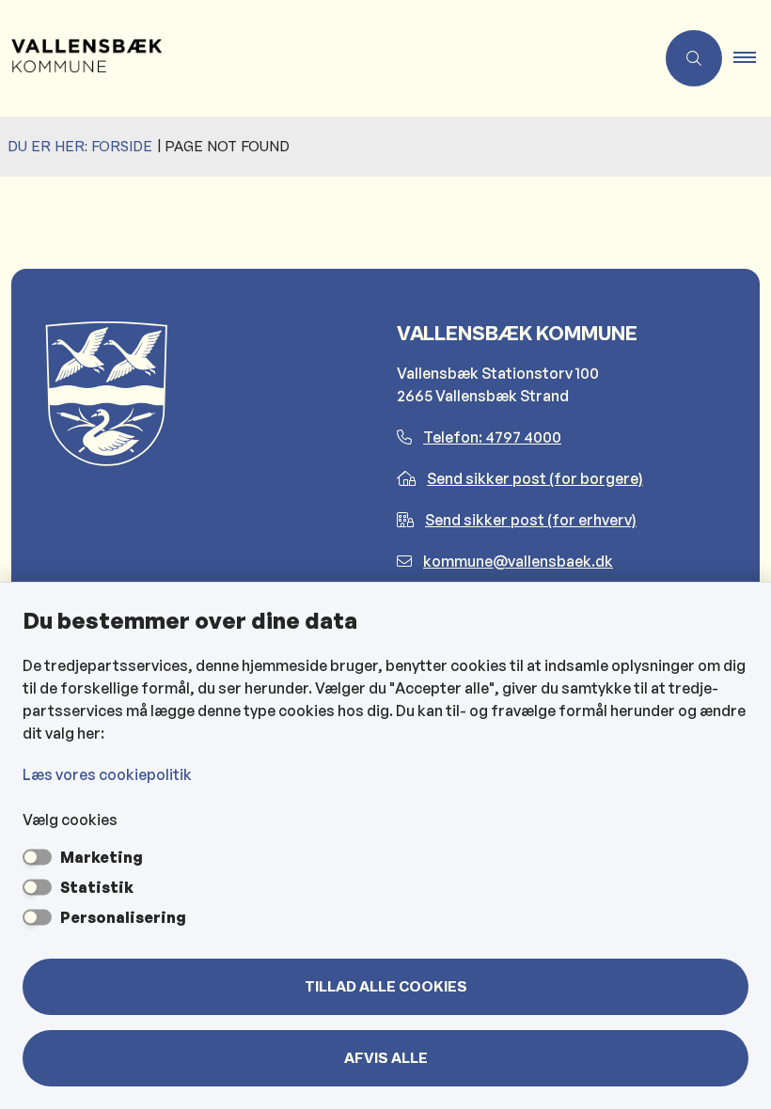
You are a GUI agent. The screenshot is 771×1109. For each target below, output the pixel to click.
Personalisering (123, 917)
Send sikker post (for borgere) (535, 478)
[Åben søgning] (694, 58)
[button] (752, 58)
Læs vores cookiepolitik (107, 774)
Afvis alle (386, 1058)
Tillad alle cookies (386, 986)
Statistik (97, 887)
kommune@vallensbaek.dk (518, 561)
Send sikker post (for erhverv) (531, 519)
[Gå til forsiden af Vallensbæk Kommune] (319, 58)
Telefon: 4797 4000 (492, 437)
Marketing (101, 857)
